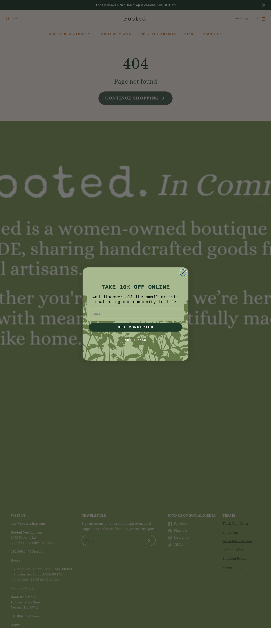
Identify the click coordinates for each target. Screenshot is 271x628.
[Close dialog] (183, 273)
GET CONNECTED (135, 327)
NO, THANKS (135, 340)
